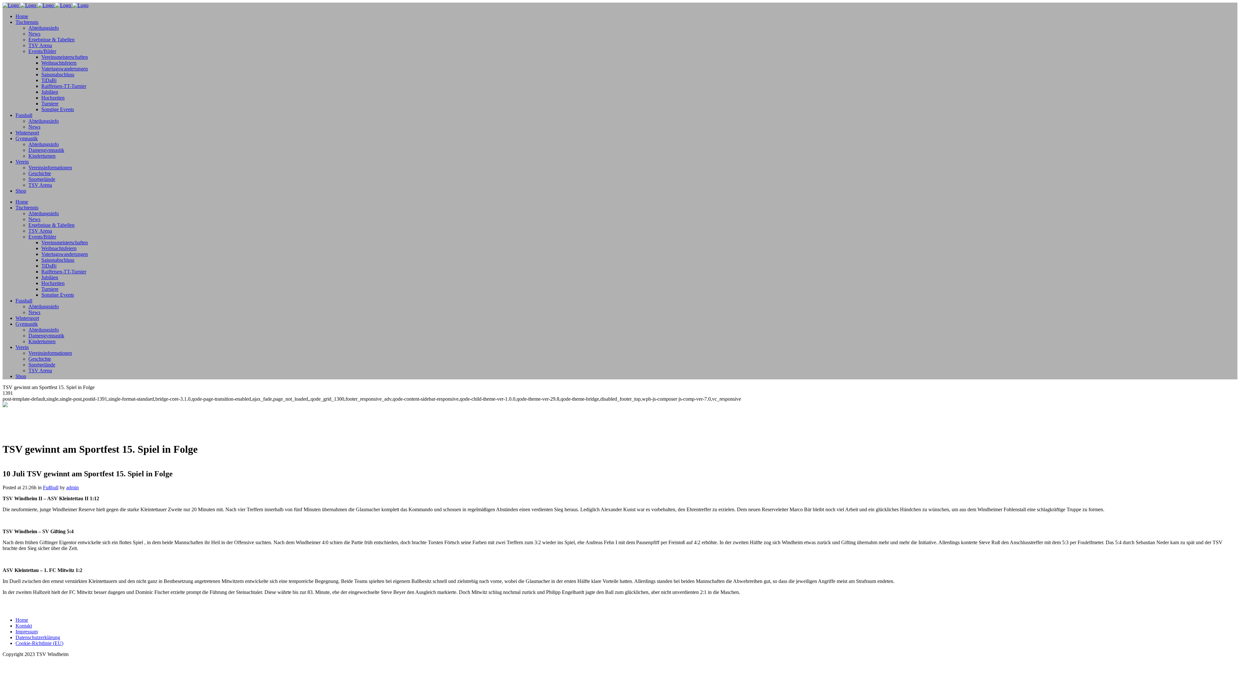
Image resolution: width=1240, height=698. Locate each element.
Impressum (27, 631)
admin (72, 487)
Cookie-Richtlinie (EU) (39, 643)
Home (22, 620)
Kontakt (24, 626)
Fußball (50, 487)
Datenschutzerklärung (38, 637)
